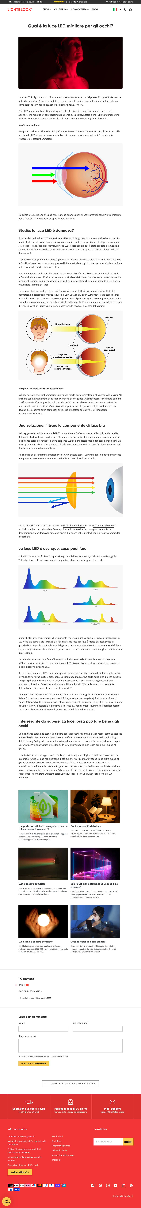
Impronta (56, 1159)
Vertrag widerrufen (20, 1172)
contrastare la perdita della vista (53, 745)
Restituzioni (57, 1136)
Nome (21, 1023)
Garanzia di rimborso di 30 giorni (23, 1165)
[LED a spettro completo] (43, 864)
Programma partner (61, 1145)
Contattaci (56, 1141)
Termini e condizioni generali (21, 1136)
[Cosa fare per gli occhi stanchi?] (95, 921)
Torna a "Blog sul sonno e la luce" (72, 1083)
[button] (6, 1201)
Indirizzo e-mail (81, 1023)
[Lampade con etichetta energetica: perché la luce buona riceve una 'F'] (43, 806)
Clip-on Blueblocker (103, 525)
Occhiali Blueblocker (74, 525)
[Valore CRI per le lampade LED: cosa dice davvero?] (95, 864)
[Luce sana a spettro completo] (43, 921)
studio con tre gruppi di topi (81, 242)
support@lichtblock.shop (112, 1111)
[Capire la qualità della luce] (95, 806)
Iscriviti (128, 1141)
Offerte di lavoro (59, 1150)
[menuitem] (47, 9)
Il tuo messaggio (27, 1036)
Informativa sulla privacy (63, 1155)
